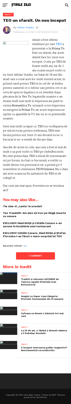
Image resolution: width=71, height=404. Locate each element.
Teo (25, 246)
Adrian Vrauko (25, 27)
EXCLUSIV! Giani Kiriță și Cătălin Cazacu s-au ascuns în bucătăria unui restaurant (32, 225)
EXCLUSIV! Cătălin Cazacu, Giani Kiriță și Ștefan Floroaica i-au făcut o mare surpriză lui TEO (34, 235)
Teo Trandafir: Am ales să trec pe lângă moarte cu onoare (34, 214)
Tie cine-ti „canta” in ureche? (22, 206)
